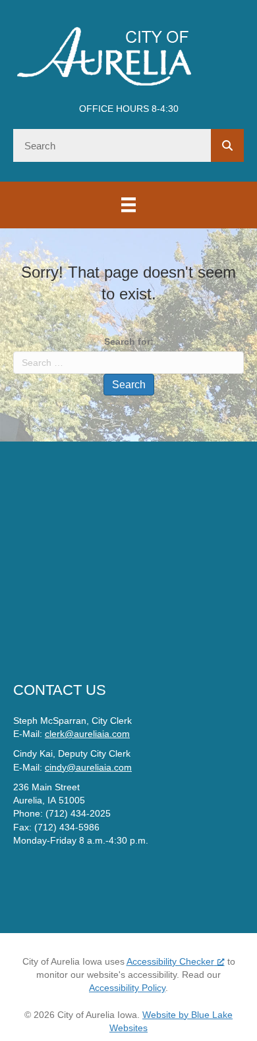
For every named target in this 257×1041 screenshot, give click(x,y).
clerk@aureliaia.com (87, 733)
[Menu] (128, 204)
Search (129, 384)
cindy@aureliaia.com (88, 767)
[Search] (227, 145)
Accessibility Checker (170, 961)
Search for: (129, 341)
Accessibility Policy (127, 987)
